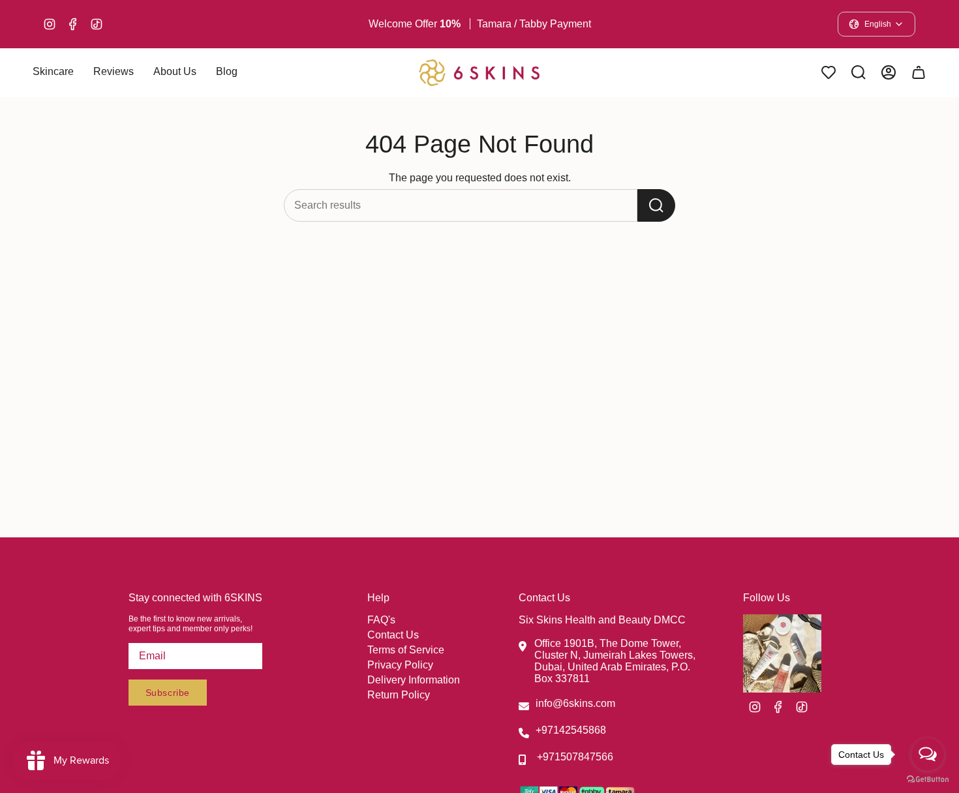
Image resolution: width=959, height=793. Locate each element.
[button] (53, 72)
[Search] (656, 205)
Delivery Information (413, 679)
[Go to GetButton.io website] (928, 779)
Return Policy (398, 694)
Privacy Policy (400, 664)
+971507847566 (575, 756)
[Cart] (919, 72)
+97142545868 (571, 730)
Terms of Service (405, 649)
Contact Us (393, 634)
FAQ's (381, 619)
